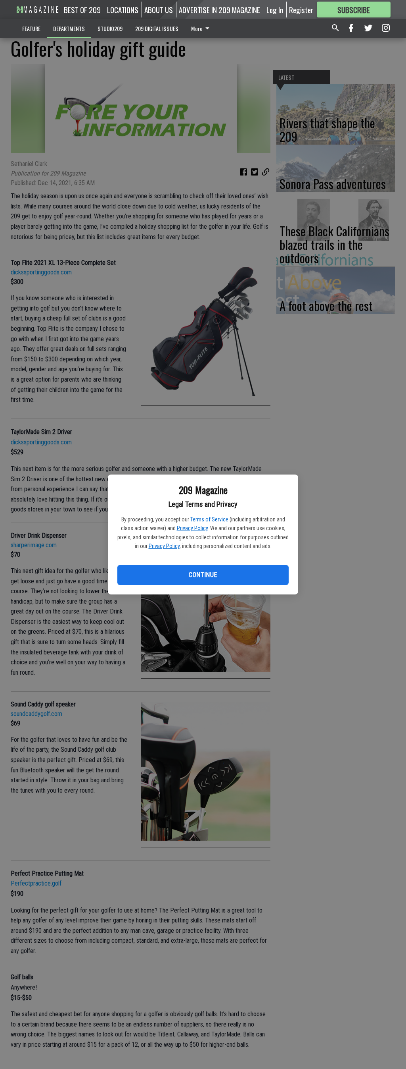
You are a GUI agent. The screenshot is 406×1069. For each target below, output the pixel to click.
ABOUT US (158, 9)
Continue (203, 575)
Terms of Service (209, 519)
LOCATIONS (122, 9)
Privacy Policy (192, 528)
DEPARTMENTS (69, 28)
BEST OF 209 (82, 9)
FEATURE (31, 28)
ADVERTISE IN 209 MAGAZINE (219, 9)
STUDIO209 (110, 28)
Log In (274, 9)
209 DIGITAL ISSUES (156, 28)
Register (301, 9)
